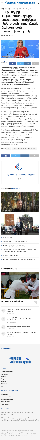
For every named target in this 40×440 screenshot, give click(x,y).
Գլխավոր (6, 8)
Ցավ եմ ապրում (8, 237)
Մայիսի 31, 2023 (9, 210)
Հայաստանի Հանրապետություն (20, 175)
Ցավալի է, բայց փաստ (11, 255)
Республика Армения (7, 399)
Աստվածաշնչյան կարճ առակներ (18, 326)
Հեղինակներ (5, 404)
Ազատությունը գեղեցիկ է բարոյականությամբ (19, 260)
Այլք (2, 386)
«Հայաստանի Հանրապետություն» (15, 241)
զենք (8, 148)
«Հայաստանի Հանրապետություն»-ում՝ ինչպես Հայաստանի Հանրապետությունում (19, 250)
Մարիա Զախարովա (19, 148)
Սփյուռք (3, 379)
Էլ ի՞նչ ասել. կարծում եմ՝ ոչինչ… (15, 208)
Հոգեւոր (3, 381)
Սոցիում (3, 376)
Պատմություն (5, 401)
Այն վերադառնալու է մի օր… (13, 230)
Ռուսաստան (32, 148)
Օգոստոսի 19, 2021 (7, 35)
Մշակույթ (4, 383)
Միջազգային (5, 374)
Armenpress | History (7, 397)
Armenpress (4, 394)
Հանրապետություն (22, 8)
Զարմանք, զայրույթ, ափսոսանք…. (15, 246)
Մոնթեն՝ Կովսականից (12, 301)
